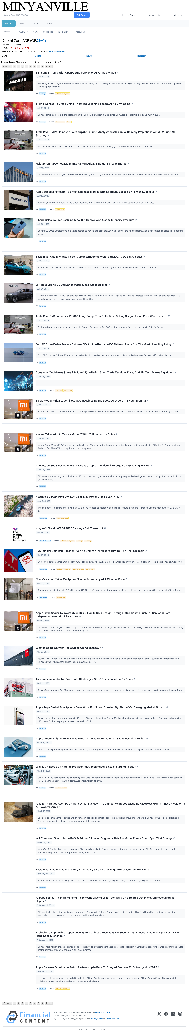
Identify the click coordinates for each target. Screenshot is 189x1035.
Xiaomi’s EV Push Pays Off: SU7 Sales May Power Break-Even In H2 (79, 496)
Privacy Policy (97, 1018)
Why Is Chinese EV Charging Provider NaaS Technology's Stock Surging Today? (87, 766)
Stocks (23, 23)
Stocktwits (43, 518)
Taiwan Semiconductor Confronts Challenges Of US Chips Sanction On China (86, 679)
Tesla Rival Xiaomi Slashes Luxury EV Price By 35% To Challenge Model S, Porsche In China (94, 869)
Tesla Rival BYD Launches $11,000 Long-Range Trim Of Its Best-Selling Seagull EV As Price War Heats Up (103, 316)
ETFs (36, 23)
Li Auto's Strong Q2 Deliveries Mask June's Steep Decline (73, 284)
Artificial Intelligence (63, 94)
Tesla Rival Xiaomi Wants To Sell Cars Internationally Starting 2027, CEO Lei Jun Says (90, 256)
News (35, 31)
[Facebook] (166, 1017)
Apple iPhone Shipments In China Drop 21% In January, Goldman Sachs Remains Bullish (92, 738)
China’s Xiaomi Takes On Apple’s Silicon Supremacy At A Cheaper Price (81, 579)
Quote (38, 55)
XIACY (42, 40)
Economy (59, 390)
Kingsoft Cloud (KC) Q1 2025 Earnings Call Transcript (71, 528)
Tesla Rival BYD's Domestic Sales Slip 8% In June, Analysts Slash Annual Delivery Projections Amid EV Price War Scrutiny (106, 133)
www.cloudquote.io (103, 1012)
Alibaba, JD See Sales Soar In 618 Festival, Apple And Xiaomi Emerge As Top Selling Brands (94, 465)
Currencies (48, 31)
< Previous (7, 67)
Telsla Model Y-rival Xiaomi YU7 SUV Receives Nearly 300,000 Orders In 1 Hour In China (92, 400)
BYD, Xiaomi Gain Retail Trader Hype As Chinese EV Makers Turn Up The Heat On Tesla (91, 550)
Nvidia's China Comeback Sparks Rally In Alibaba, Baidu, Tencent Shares (82, 163)
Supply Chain (60, 209)
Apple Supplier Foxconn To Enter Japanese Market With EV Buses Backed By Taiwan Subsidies (96, 191)
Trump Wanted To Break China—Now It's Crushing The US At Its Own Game (84, 103)
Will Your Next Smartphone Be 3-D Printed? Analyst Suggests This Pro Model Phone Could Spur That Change (105, 838)
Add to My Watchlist (57, 51)
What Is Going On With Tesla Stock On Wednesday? (70, 647)
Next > (49, 67)
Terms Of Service (115, 1018)
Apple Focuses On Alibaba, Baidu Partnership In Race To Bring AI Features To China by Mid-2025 (98, 967)
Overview (23, 31)
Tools (49, 23)
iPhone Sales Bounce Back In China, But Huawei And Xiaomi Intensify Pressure (86, 219)
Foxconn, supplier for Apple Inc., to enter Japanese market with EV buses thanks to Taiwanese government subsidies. (96, 202)
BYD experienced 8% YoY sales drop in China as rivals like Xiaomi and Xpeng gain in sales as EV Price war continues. (96, 146)
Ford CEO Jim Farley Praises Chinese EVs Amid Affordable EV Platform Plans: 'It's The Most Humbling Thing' (105, 344)
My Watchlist (154, 15)
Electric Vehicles (62, 518)
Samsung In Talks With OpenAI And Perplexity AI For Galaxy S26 (77, 72)
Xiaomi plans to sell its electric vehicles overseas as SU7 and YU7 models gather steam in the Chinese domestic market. (98, 267)
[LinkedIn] (173, 1017)
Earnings (80, 541)
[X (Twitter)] (159, 1017)
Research (141, 55)
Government (60, 122)
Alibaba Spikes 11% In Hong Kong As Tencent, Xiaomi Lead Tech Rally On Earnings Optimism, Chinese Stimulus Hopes (105, 899)
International (64, 31)
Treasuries (80, 31)
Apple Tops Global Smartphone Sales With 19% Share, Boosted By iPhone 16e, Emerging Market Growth (102, 707)
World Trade (68, 390)
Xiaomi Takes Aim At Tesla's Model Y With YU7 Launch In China (77, 434)
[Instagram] (180, 1017)
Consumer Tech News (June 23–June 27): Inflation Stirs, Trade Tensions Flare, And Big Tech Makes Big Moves (106, 372)
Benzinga (42, 94)
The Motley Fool (45, 541)
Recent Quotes (129, 15)
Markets (9, 23)
